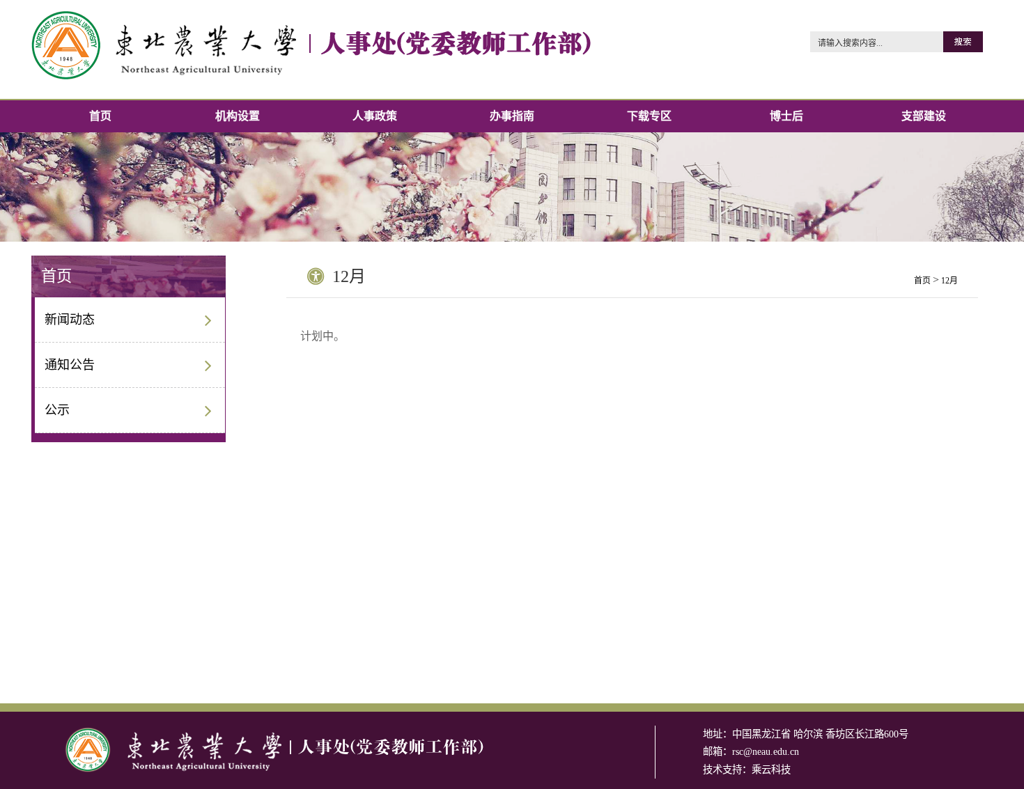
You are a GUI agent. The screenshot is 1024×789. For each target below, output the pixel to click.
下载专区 (649, 116)
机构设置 (237, 116)
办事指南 (512, 116)
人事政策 (374, 116)
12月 (949, 281)
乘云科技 (771, 769)
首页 (100, 116)
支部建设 (923, 116)
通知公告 (70, 365)
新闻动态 (70, 320)
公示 (57, 410)
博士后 (786, 116)
